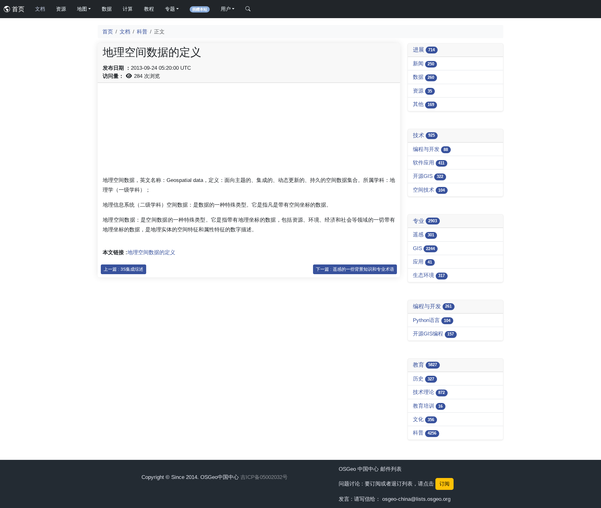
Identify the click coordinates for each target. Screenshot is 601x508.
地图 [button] (82, 9)
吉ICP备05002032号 (264, 477)
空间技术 (429, 190)
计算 (128, 9)
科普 (142, 31)
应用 (422, 262)
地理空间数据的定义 (151, 252)
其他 (423, 104)
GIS (424, 248)
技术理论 (429, 392)
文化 (423, 419)
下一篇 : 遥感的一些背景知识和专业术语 (355, 269)
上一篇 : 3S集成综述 (123, 269)
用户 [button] (226, 9)
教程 (149, 9)
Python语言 (431, 320)
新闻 (423, 63)
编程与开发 (430, 149)
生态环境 (429, 275)
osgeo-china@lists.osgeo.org (416, 499)
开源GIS (428, 176)
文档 (40, 9)
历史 (423, 378)
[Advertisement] (249, 131)
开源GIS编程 (433, 333)
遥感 (423, 234)
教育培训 (428, 406)
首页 (17, 9)
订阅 (444, 483)
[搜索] (248, 9)
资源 (61, 9)
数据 (107, 9)
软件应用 (428, 162)
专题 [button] (170, 9)
